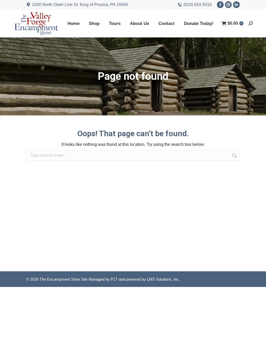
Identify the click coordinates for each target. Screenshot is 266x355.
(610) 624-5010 (197, 4)
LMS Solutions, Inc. (163, 279)
